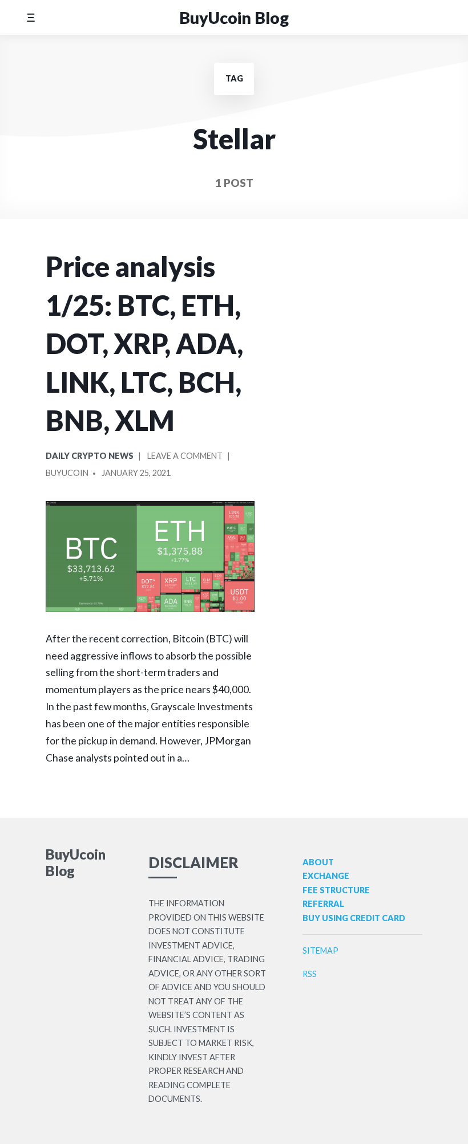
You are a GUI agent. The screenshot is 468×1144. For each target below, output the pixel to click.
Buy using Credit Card (353, 918)
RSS (309, 974)
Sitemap (320, 950)
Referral (323, 904)
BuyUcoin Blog (234, 17)
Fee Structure (336, 890)
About (318, 862)
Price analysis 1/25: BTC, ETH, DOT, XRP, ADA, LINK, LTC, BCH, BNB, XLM (144, 343)
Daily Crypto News (90, 456)
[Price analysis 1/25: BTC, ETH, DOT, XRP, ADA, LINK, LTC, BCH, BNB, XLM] (150, 556)
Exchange (325, 876)
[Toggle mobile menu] (30, 17)
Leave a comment (185, 458)
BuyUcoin (67, 473)
